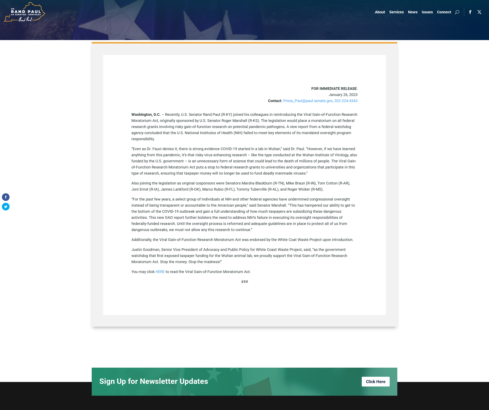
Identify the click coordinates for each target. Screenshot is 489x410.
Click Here (375, 381)
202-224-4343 (346, 100)
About (380, 12)
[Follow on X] (479, 12)
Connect (444, 12)
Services (396, 12)
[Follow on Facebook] (470, 12)
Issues (427, 12)
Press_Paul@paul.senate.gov (308, 100)
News (413, 12)
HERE (160, 271)
